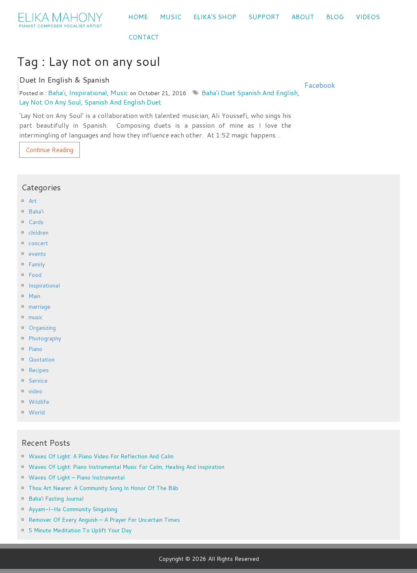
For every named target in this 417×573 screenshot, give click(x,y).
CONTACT (143, 37)
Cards (36, 222)
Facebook (319, 85)
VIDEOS (368, 17)
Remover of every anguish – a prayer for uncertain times (104, 520)
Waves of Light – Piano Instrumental (77, 477)
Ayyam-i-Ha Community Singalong (73, 509)
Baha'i (57, 92)
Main (34, 296)
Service (38, 381)
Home (138, 17)
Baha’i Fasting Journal (56, 499)
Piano (35, 349)
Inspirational (88, 92)
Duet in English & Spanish (64, 79)
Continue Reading (49, 150)
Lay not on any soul (50, 102)
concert (38, 243)
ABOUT (303, 17)
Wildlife (39, 402)
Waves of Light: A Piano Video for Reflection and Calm (101, 456)
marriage (39, 307)
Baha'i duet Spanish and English (250, 92)
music (119, 92)
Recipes (39, 370)
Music (170, 17)
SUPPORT (263, 17)
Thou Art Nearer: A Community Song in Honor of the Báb (103, 488)
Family (37, 264)
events (37, 254)
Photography (45, 338)
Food (35, 275)
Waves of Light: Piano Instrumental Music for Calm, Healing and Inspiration (126, 467)
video (35, 391)
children (38, 233)
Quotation (42, 359)
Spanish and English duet (122, 102)
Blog (335, 17)
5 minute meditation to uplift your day (80, 530)
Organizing (42, 328)
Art (33, 201)
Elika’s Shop (214, 17)
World (37, 412)
